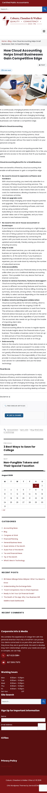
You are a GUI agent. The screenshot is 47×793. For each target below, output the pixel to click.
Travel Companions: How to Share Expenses (21, 590)
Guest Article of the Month (14, 546)
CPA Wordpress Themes (16, 785)
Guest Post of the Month (13, 550)
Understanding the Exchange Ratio (17, 586)
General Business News (13, 542)
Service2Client (12, 430)
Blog (9, 41)
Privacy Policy (6, 766)
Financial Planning (11, 539)
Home (4, 41)
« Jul (3, 510)
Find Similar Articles (15, 406)
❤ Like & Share (14, 415)
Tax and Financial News (13, 553)
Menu (44, 31)
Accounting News (11, 528)
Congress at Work (11, 535)
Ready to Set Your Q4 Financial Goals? (19, 593)
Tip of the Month (10, 557)
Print (42, 65)
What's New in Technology (14, 560)
